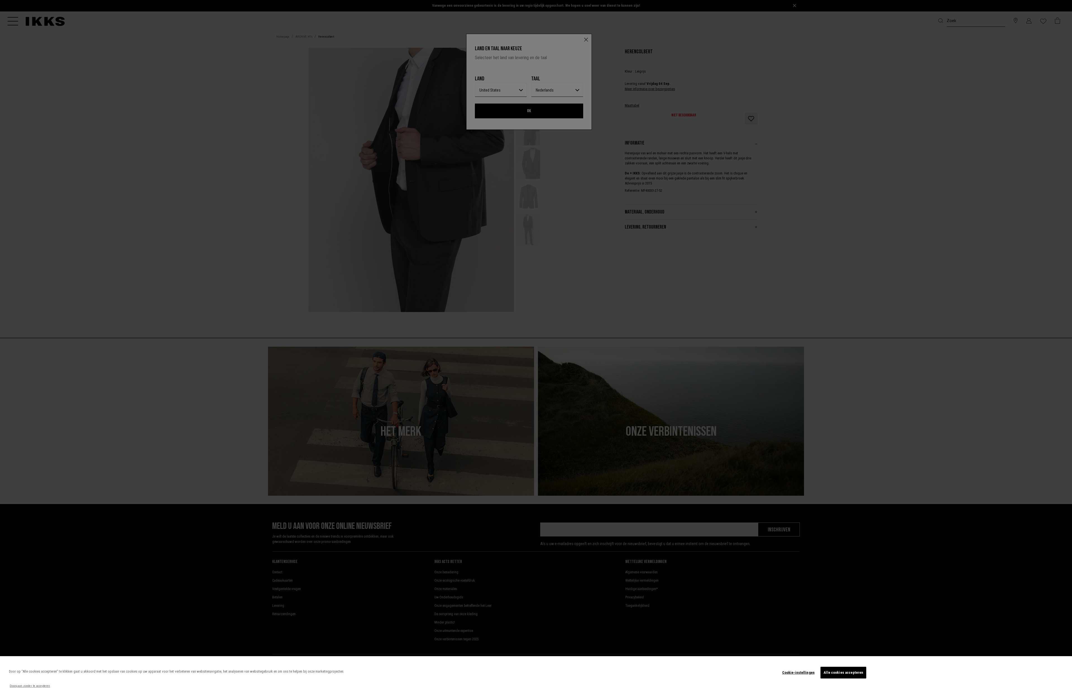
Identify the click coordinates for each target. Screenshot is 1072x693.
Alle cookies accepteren (843, 672)
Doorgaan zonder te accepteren (30, 686)
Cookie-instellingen (798, 672)
